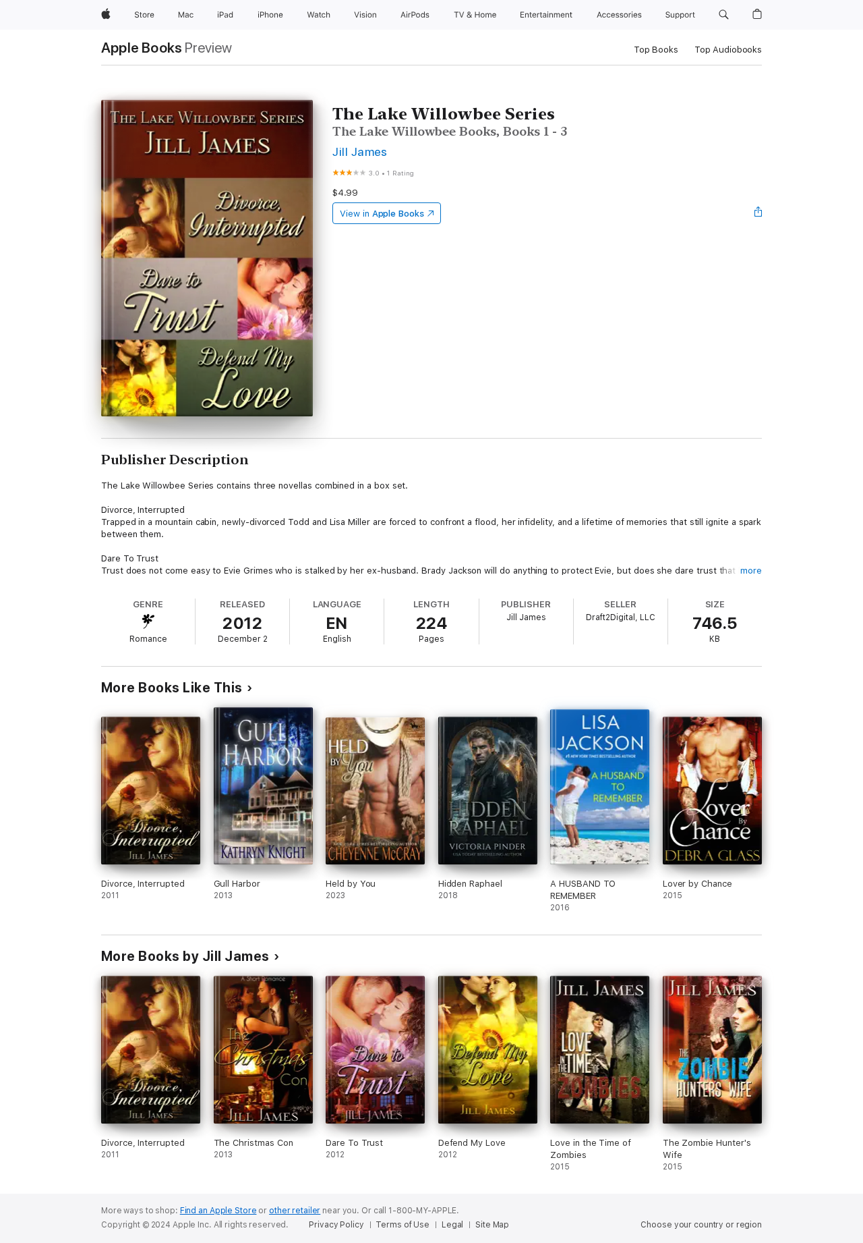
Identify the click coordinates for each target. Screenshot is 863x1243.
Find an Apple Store (218, 1210)
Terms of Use (402, 1225)
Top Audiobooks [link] (728, 50)
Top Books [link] (656, 50)
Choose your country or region (701, 1225)
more (751, 570)
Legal (452, 1225)
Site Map (492, 1225)
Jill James (360, 151)
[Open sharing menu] (758, 213)
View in (382, 214)
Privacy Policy (336, 1225)
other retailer (294, 1210)
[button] (723, 15)
